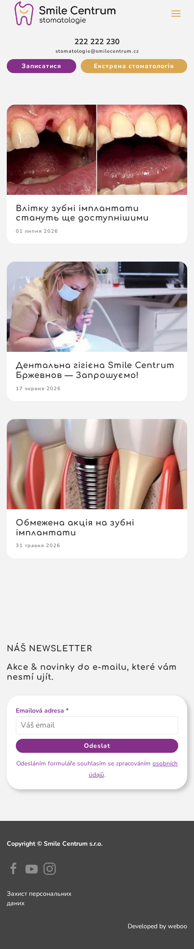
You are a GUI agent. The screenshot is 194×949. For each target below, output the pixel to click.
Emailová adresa (42, 710)
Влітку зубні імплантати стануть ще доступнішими (82, 213)
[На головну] (65, 13)
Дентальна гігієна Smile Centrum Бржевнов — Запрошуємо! (95, 370)
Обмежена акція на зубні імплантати (75, 527)
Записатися (41, 66)
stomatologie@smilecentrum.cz (97, 51)
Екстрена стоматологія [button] (134, 66)
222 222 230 (97, 42)
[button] (176, 13)
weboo (177, 926)
